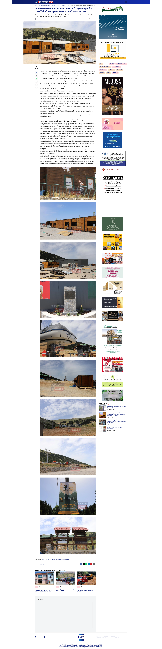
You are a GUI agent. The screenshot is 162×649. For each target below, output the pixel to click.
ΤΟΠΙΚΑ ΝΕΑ (67, 5)
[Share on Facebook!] (36, 72)
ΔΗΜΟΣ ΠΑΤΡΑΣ (116, 66)
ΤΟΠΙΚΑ (62, 5)
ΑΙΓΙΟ (101, 63)
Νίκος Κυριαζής (40, 19)
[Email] (36, 86)
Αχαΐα (106, 63)
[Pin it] (36, 84)
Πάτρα (108, 72)
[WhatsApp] (36, 78)
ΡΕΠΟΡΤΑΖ (115, 72)
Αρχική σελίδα (37, 5)
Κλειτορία (102, 72)
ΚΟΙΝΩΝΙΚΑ (119, 69)
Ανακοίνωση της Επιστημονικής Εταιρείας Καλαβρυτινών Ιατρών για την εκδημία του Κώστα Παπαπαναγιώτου (116, 414)
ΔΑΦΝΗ (112, 63)
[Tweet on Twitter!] (36, 75)
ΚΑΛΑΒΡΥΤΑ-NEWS (55, 5)
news (78, 586)
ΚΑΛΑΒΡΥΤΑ (47, 5)
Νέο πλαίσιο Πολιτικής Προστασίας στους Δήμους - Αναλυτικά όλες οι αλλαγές (85, 590)
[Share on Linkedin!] (36, 81)
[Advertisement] (113, 205)
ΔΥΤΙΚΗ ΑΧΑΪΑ (103, 69)
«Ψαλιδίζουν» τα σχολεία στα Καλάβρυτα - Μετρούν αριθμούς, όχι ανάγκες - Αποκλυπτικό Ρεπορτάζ (43, 590)
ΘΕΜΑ (42, 5)
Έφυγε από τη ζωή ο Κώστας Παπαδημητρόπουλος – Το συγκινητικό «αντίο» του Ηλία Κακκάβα (116, 421)
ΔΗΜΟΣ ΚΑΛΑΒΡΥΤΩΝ (105, 66)
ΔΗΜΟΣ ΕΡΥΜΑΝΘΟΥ (121, 63)
